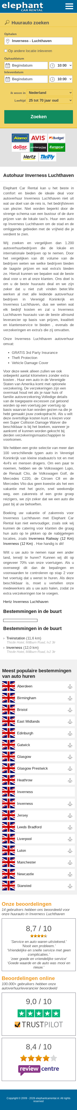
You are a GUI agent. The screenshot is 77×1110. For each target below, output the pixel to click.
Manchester (26, 862)
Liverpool (24, 839)
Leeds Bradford (29, 827)
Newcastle (25, 874)
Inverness (14, 648)
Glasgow (24, 757)
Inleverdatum (13, 72)
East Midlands (28, 721)
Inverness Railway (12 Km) (51, 539)
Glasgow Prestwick (32, 768)
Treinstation (15, 638)
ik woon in (18, 93)
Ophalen (10, 34)
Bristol (22, 710)
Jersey (22, 815)
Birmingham (26, 698)
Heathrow (24, 780)
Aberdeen (24, 686)
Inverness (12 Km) (18, 544)
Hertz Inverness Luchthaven (25, 602)
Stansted (24, 886)
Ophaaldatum (14, 58)
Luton (21, 851)
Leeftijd (20, 100)
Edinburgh (25, 733)
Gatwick (23, 745)
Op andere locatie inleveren (30, 51)
